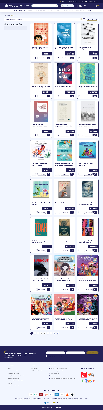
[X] (93, 368)
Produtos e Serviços (13, 378)
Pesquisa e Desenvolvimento (16, 376)
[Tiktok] (86, 368)
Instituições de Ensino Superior (17, 386)
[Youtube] (89, 368)
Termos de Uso (35, 368)
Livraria (12, 15)
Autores (10, 383)
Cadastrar (92, 353)
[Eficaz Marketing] (53, 407)
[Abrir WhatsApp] (99, 406)
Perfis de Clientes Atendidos (16, 381)
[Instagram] (84, 368)
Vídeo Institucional (13, 373)
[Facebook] (82, 368)
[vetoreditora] (16, 6)
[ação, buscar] (56, 5)
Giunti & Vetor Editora (14, 371)
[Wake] (58, 407)
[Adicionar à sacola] (48, 58)
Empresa (10, 368)
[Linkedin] (91, 368)
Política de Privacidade (37, 371)
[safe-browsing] (88, 380)
